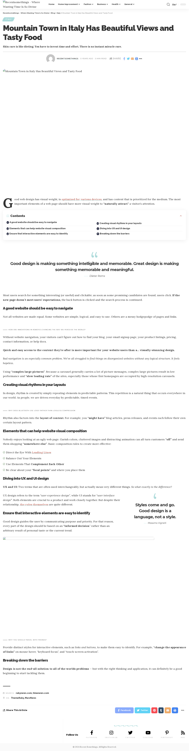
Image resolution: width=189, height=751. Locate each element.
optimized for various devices (82, 199)
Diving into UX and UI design (115, 228)
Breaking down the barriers (114, 233)
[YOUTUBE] (148, 732)
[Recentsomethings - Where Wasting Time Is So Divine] (23, 4)
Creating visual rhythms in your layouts (121, 223)
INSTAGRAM (111, 737)
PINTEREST (167, 737)
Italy (8, 19)
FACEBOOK (91, 737)
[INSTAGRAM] (111, 732)
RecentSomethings (67, 59)
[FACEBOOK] (91, 732)
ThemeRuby (17, 698)
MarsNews (30, 698)
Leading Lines (41, 452)
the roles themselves (34, 504)
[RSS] (183, 732)
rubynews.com (24, 693)
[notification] (163, 4)
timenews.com (41, 693)
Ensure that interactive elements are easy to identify (38, 233)
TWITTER (130, 737)
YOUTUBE (148, 737)
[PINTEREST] (167, 732)
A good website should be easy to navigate (33, 222)
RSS (183, 737)
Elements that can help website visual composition (37, 228)
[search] (168, 4)
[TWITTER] (130, 732)
